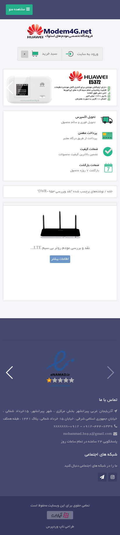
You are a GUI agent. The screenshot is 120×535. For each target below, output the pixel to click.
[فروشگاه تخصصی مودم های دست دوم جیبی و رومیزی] (60, 32)
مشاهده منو (17, 9)
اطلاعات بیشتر (60, 259)
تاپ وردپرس (55, 527)
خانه (109, 191)
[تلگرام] (102, 477)
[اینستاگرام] (112, 477)
